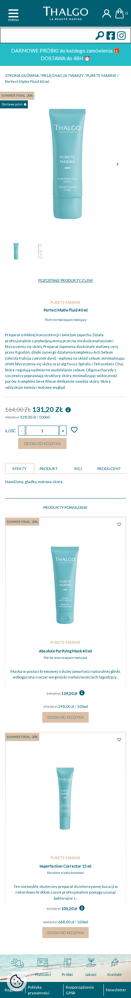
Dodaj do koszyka (42, 443)
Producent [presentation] (109, 468)
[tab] (19, 468)
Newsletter (116, 990)
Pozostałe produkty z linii (65, 280)
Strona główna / (23, 75)
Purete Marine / (102, 75)
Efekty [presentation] (19, 468)
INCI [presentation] (78, 468)
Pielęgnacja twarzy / (64, 75)
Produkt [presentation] (49, 468)
